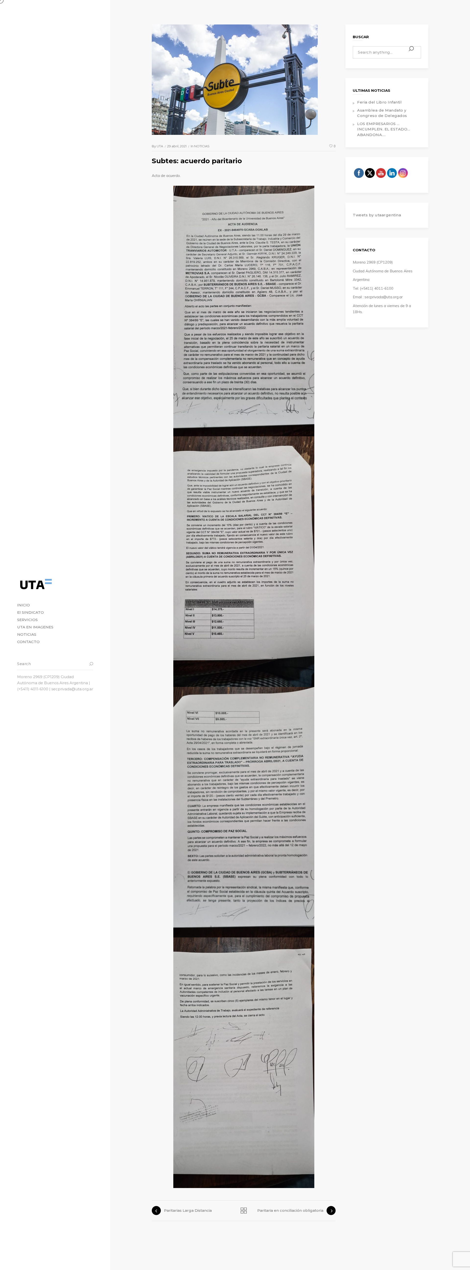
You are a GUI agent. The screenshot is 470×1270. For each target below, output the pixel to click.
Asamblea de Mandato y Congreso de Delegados (382, 113)
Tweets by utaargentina (377, 215)
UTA (160, 146)
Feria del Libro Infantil (379, 102)
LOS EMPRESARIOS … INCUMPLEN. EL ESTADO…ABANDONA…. (383, 129)
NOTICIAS (202, 146)
